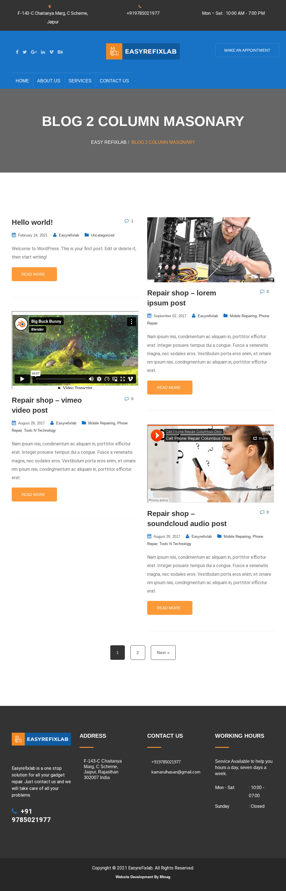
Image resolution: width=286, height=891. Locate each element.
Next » (163, 652)
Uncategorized (102, 235)
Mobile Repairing (243, 316)
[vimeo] (51, 52)
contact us (114, 80)
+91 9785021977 (31, 816)
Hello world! (32, 222)
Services (80, 80)
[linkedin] (43, 52)
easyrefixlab (69, 235)
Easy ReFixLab (109, 142)
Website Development (134, 877)
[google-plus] (34, 52)
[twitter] (25, 52)
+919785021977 (143, 13)
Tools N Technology (40, 430)
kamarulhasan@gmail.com (176, 772)
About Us (48, 80)
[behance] (60, 52)
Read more (34, 274)
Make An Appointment (247, 50)
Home (22, 80)
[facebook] (17, 52)
